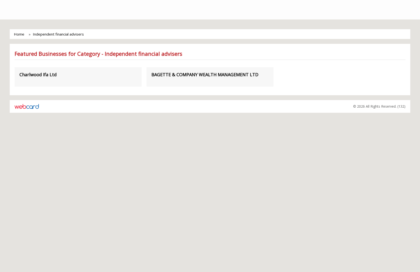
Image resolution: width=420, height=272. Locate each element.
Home (19, 34)
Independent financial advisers (58, 34)
